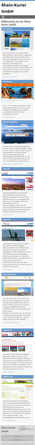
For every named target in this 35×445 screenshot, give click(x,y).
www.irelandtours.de (9, 420)
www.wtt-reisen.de (9, 117)
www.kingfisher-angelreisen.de (12, 164)
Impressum (17, 436)
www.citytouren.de (9, 372)
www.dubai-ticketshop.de (11, 322)
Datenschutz (17, 440)
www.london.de (8, 214)
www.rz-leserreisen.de (10, 77)
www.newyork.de (8, 269)
